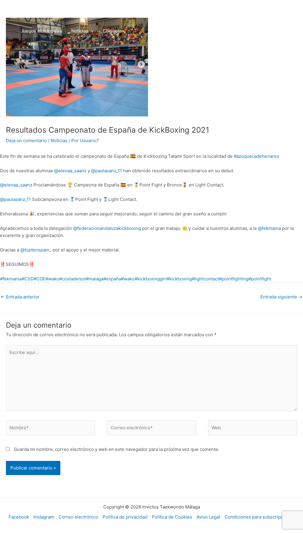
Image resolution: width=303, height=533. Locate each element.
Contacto (112, 31)
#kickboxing (179, 279)
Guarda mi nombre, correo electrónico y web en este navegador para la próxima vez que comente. (116, 449)
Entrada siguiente (281, 297)
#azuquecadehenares (256, 156)
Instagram (43, 517)
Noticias (79, 31)
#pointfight (259, 279)
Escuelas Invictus (59, 10)
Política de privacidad (125, 517)
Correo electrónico (78, 517)
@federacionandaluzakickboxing (107, 228)
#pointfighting (233, 279)
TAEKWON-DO (106, 10)
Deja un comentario (26, 140)
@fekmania (269, 228)
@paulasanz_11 (106, 170)
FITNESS (145, 10)
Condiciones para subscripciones (259, 517)
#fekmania (11, 279)
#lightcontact (205, 279)
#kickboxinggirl (151, 279)
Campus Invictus (228, 10)
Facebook (19, 517)
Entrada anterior (20, 297)
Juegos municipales (41, 31)
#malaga (94, 279)
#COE (40, 279)
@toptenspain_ (35, 250)
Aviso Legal (208, 517)
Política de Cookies (172, 517)
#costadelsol (72, 279)
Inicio (26, 10)
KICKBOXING (182, 10)
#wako (52, 279)
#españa (112, 279)
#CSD (28, 279)
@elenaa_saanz (70, 170)
